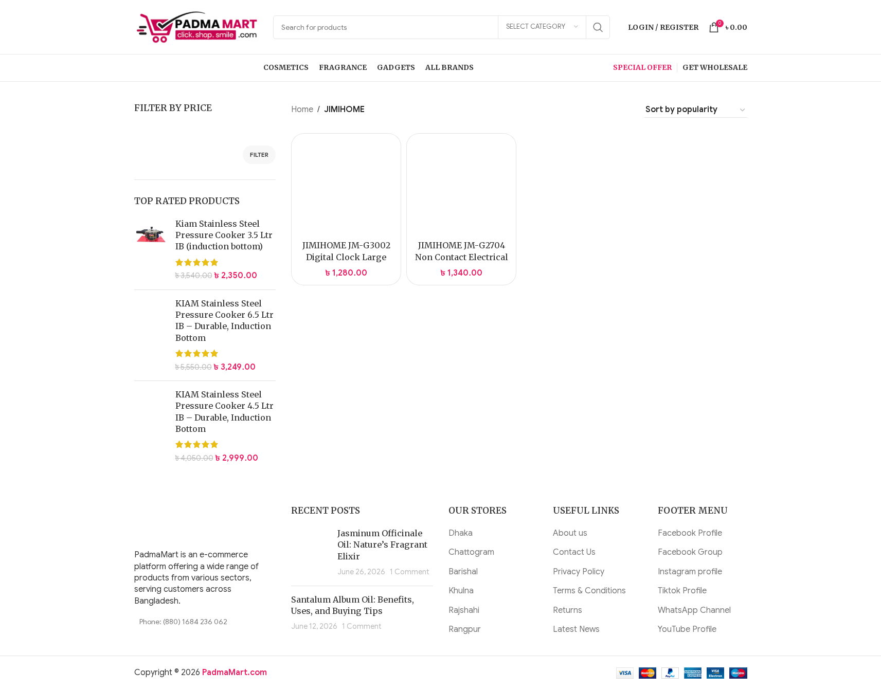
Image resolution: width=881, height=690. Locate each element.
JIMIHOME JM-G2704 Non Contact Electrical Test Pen (461, 257)
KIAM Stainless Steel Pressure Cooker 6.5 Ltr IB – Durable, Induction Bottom (224, 320)
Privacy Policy (578, 572)
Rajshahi (463, 610)
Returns (567, 610)
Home (302, 109)
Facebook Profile (690, 533)
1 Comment (409, 571)
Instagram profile (690, 572)
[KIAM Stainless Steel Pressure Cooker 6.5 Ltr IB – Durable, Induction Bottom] (151, 335)
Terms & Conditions (589, 591)
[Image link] (198, 521)
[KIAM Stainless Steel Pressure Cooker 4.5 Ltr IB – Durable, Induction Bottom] (151, 426)
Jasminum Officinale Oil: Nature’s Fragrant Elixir (382, 544)
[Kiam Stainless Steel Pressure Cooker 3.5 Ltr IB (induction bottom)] (151, 250)
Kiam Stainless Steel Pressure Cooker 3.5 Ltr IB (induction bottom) (224, 235)
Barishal (463, 572)
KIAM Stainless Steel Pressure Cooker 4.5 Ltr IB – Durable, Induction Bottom (224, 411)
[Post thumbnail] (310, 553)
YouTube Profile (687, 629)
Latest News (576, 629)
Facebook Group (690, 552)
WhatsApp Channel (694, 610)
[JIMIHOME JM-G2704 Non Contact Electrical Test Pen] (461, 188)
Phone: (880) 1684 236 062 (183, 621)
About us (570, 533)
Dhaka (460, 533)
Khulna (461, 591)
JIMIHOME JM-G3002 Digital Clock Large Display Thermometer (346, 257)
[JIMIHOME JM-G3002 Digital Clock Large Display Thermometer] (346, 188)
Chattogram (471, 552)
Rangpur (464, 629)
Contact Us (574, 552)
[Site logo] (198, 27)
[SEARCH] (598, 27)
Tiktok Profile (682, 591)
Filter (259, 154)
